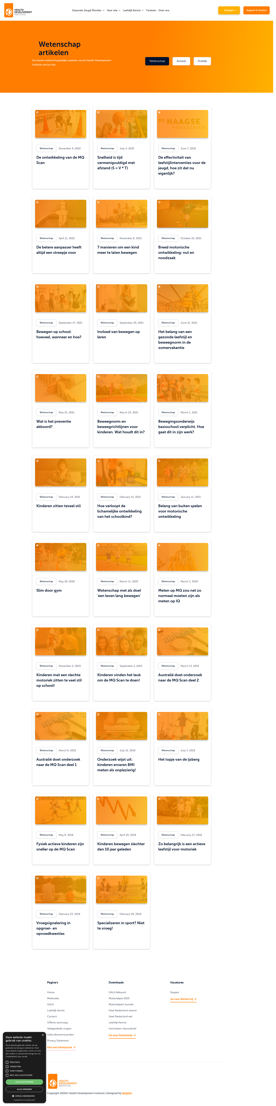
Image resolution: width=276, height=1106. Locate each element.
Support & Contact (256, 10)
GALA (50, 1004)
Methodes (53, 998)
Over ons (163, 10)
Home (50, 992)
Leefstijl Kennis (132, 10)
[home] (18, 10)
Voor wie (112, 10)
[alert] (24, 1067)
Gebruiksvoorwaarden (60, 1034)
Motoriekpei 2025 (119, 998)
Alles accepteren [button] (24, 1082)
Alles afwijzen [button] (24, 1089)
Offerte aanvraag (57, 1022)
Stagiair (174, 992)
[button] (88, 10)
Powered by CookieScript (24, 1100)
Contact (52, 1016)
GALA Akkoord (117, 992)
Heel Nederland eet (120, 1016)
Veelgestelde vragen (59, 1028)
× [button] (43, 1035)
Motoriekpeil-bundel (121, 1004)
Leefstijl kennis (56, 1010)
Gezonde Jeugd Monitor (86, 10)
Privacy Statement (58, 1040)
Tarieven (151, 10)
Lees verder (22, 1056)
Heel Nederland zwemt (123, 1010)
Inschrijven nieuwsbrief (122, 1028)
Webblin (127, 1093)
